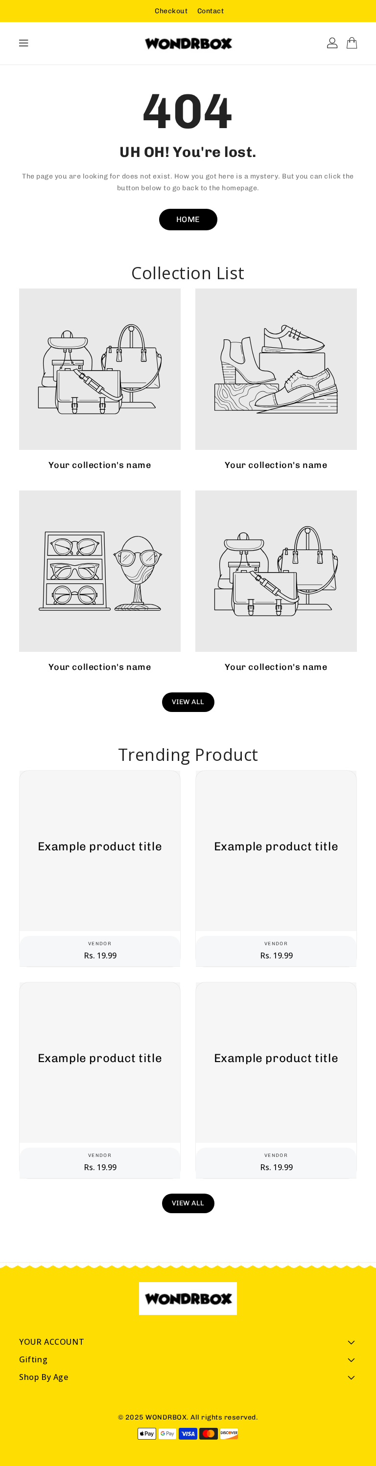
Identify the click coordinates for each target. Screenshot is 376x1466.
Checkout (171, 11)
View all (188, 702)
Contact (210, 11)
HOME (188, 219)
